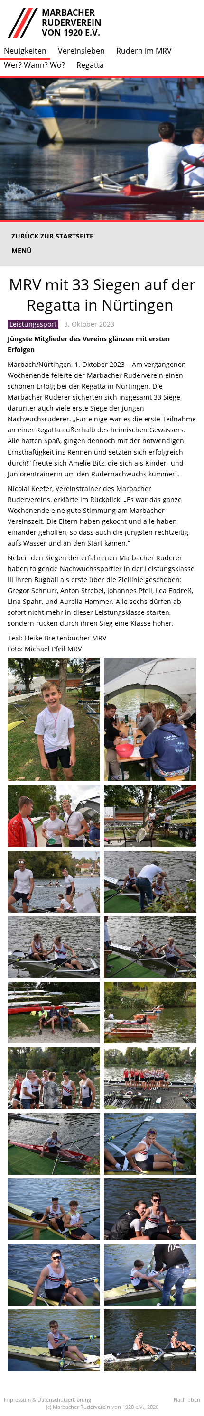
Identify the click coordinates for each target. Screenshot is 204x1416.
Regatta (90, 65)
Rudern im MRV (144, 51)
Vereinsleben (81, 51)
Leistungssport (32, 324)
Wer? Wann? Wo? (34, 65)
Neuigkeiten (25, 51)
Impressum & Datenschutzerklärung (47, 1399)
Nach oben (187, 1399)
